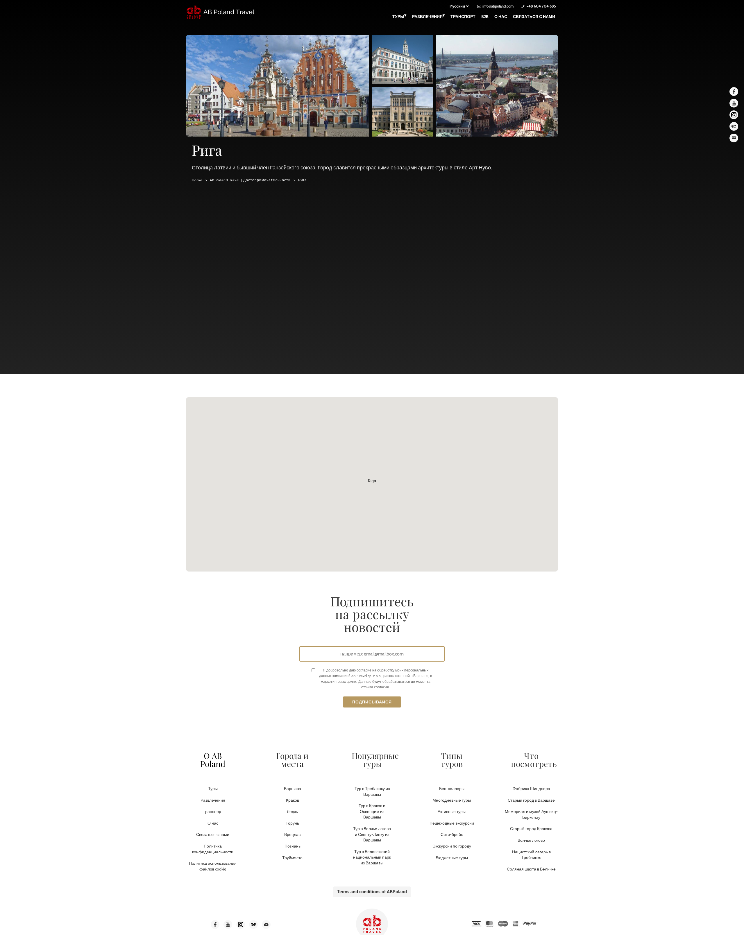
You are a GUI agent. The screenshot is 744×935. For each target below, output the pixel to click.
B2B (485, 16)
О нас (500, 16)
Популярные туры (375, 759)
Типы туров (452, 759)
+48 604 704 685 (541, 6)
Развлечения (428, 15)
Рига (302, 180)
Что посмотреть (534, 759)
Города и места (292, 759)
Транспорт (462, 16)
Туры (399, 15)
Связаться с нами (534, 16)
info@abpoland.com (498, 6)
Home (197, 180)
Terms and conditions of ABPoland (372, 891)
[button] (372, 480)
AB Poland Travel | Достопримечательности (250, 180)
